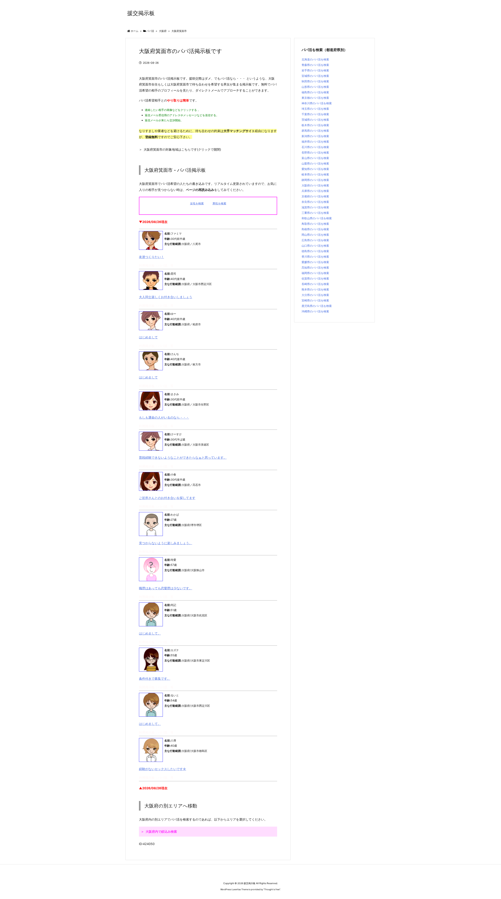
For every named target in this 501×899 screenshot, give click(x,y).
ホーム (134, 30)
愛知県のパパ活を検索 (315, 169)
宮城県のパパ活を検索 (315, 75)
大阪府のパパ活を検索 (315, 185)
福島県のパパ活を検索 (315, 92)
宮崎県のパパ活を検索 (315, 300)
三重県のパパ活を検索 (315, 212)
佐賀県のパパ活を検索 (315, 278)
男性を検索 (219, 203)
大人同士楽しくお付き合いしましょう (165, 297)
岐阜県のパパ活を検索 (315, 174)
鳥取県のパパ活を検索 (315, 223)
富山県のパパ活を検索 (315, 158)
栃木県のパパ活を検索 (315, 125)
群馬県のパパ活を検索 (315, 130)
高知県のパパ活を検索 (315, 267)
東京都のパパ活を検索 (315, 97)
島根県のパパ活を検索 (315, 229)
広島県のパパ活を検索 (315, 240)
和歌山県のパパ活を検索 (317, 218)
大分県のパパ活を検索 (315, 295)
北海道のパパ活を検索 (315, 59)
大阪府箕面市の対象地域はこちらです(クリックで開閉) (182, 149)
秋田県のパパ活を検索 (315, 81)
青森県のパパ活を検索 (315, 65)
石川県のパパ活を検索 (315, 147)
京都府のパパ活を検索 (315, 196)
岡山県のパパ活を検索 (315, 234)
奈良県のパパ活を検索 (315, 201)
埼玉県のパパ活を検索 (315, 108)
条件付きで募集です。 (154, 679)
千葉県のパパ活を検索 (315, 114)
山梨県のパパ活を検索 (315, 163)
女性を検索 (197, 203)
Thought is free (271, 889)
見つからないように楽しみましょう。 (165, 543)
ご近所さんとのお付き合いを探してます (167, 498)
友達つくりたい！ (151, 257)
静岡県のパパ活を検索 (315, 180)
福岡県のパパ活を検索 (315, 273)
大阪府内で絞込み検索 (161, 831)
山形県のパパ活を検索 (315, 86)
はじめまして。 (150, 633)
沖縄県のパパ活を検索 (315, 311)
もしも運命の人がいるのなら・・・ (164, 417)
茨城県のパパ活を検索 (315, 119)
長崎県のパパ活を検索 (315, 284)
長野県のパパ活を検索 (315, 152)
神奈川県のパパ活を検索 (317, 103)
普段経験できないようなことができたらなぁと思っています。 (183, 457)
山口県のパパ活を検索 (315, 245)
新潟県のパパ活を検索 (315, 136)
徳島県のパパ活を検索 (315, 251)
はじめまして (148, 337)
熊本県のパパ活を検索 (315, 289)
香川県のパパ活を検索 (315, 256)
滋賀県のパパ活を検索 (315, 207)
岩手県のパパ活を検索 (315, 70)
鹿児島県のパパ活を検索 (317, 305)
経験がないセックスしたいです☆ (162, 769)
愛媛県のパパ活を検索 (315, 262)
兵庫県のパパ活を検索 (315, 190)
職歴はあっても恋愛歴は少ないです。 (165, 588)
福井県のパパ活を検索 (315, 141)
